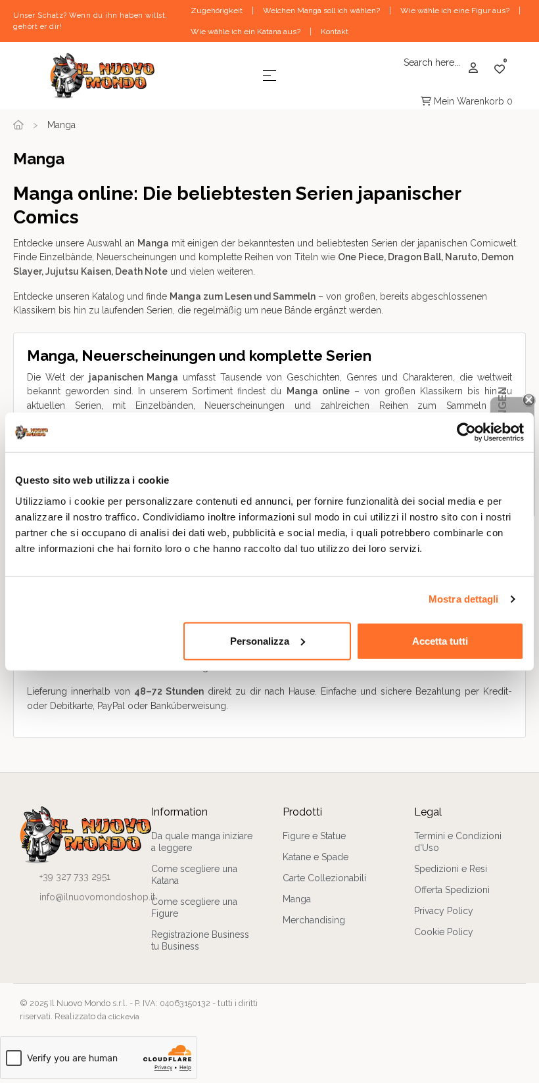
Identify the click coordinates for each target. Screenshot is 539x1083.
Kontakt (334, 31)
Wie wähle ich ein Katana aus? (245, 31)
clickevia (123, 1016)
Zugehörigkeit (217, 10)
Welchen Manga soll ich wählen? (321, 10)
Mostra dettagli (464, 599)
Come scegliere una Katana (194, 875)
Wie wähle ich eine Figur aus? (454, 10)
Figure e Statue (314, 836)
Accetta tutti (440, 640)
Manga (297, 899)
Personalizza (259, 640)
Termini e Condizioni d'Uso (458, 842)
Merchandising (314, 920)
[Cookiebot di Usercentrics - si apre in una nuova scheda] (466, 432)
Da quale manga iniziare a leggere (201, 842)
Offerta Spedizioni (452, 890)
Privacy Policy (443, 911)
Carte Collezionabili (324, 878)
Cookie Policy (443, 932)
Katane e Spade (315, 857)
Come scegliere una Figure (194, 907)
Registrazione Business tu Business (200, 940)
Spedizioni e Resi (450, 869)
